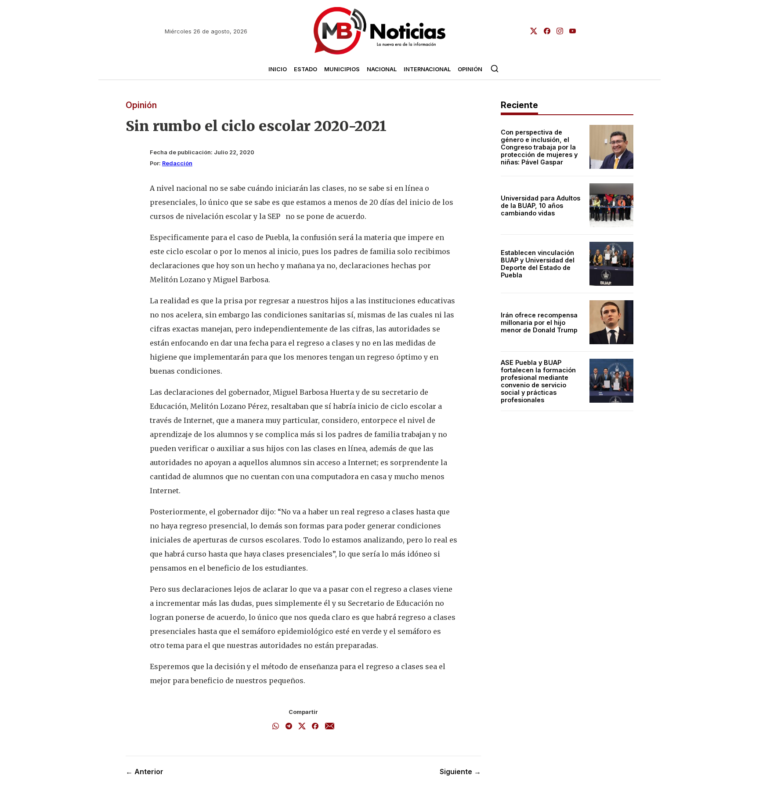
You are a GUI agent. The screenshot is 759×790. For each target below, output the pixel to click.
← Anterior (144, 771)
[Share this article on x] (302, 726)
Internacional (427, 69)
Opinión (470, 69)
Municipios (342, 69)
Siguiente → (460, 771)
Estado (305, 69)
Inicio (277, 69)
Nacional (382, 69)
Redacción (177, 163)
